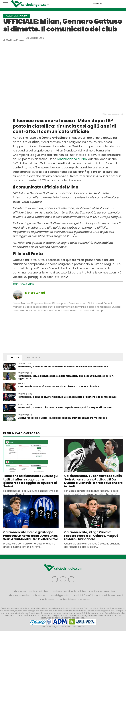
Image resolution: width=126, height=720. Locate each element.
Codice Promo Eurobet (102, 591)
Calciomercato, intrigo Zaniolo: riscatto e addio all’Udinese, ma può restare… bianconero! (91, 535)
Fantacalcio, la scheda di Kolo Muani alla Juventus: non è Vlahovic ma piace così (63, 366)
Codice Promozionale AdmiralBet (30, 591)
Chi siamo (39, 595)
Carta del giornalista (59, 595)
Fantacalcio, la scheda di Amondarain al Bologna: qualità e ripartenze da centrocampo (67, 396)
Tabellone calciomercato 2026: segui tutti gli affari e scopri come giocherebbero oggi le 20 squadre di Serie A (30, 481)
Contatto (84, 599)
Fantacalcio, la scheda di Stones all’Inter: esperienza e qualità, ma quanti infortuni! (65, 407)
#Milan (29, 284)
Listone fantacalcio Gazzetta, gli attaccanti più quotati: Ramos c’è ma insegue (62, 417)
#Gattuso (19, 284)
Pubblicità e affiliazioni (87, 595)
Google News (46, 599)
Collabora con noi (112, 595)
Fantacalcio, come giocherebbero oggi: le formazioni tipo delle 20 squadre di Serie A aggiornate (66, 377)
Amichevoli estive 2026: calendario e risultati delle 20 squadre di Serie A (58, 386)
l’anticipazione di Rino (72, 159)
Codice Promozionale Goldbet (69, 591)
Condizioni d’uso (66, 599)
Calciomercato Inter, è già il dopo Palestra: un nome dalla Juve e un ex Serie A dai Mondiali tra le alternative (30, 535)
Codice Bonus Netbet (18, 595)
